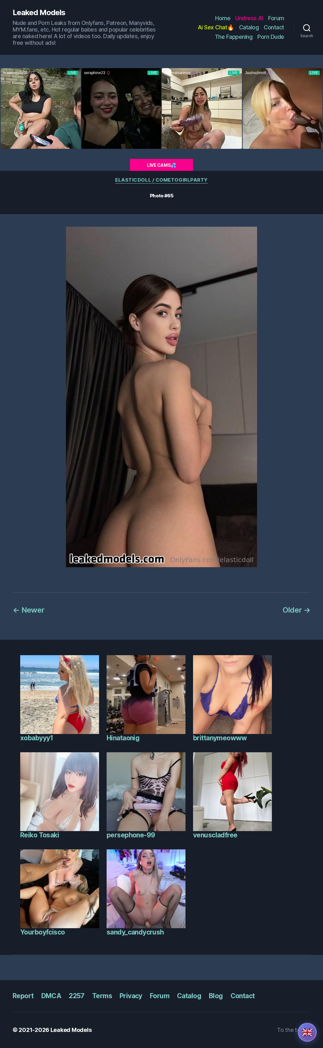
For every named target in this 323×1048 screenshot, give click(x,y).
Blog (216, 996)
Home (222, 18)
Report (23, 996)
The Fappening (234, 36)
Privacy (131, 996)
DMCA (51, 996)
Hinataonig (123, 738)
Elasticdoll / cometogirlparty (161, 180)
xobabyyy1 (36, 738)
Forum (276, 18)
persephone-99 (131, 835)
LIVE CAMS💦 (161, 165)
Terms (102, 996)
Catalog (249, 27)
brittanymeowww (220, 738)
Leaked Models (39, 12)
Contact (274, 27)
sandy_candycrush (135, 932)
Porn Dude (270, 36)
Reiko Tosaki (39, 835)
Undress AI (249, 18)
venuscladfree (215, 835)
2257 (77, 996)
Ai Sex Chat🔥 (216, 27)
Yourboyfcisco (42, 932)
